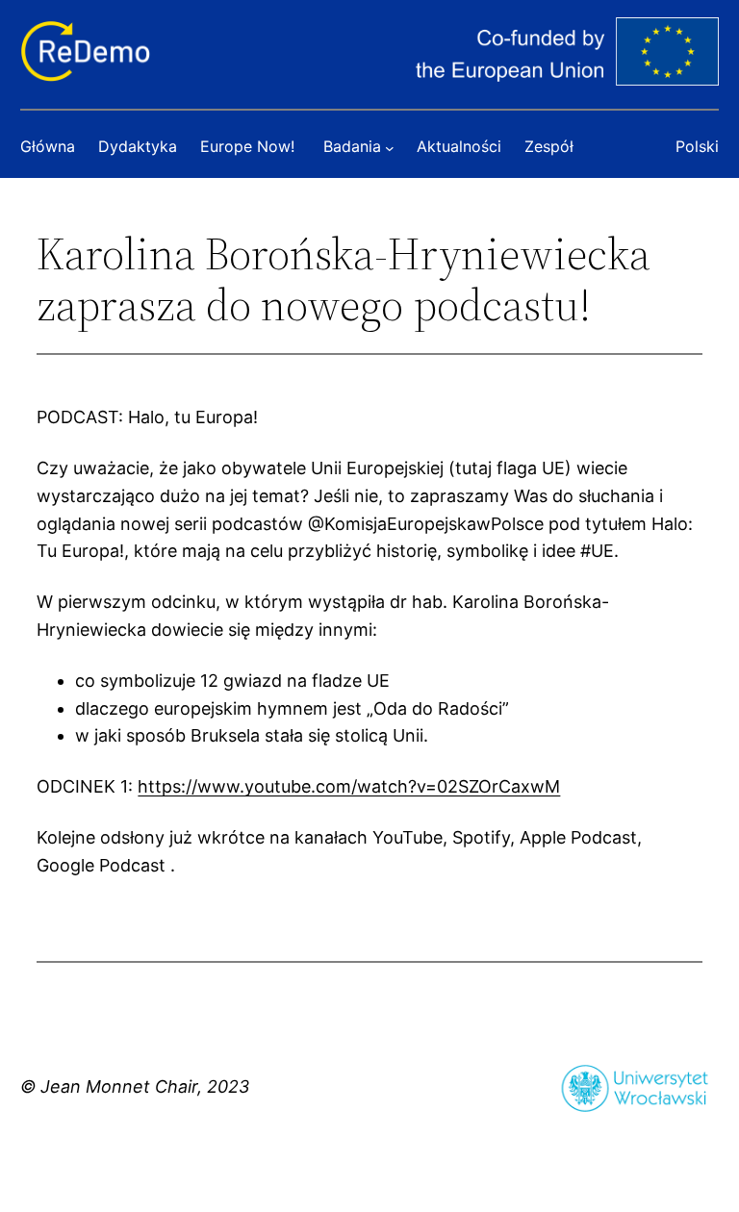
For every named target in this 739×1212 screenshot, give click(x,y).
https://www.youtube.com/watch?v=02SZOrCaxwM (349, 786)
